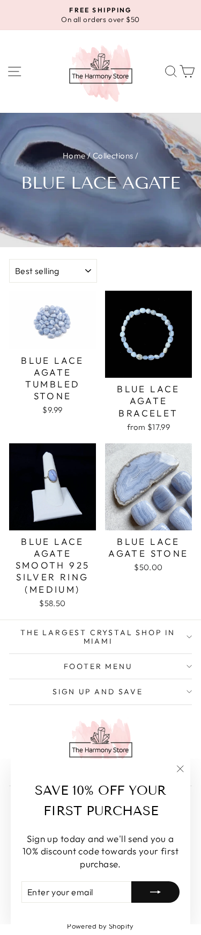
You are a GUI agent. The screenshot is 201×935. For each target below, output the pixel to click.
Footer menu (98, 666)
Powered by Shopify (100, 926)
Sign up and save (98, 691)
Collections (113, 155)
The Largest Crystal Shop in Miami (97, 637)
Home (74, 155)
